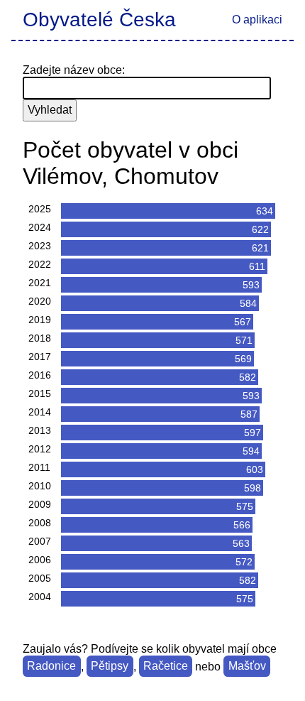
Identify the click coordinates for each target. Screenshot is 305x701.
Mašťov (247, 667)
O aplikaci (257, 19)
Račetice (165, 667)
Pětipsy (109, 667)
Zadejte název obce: (74, 70)
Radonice (51, 667)
